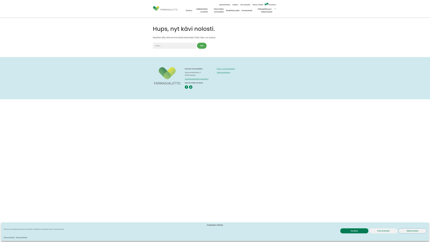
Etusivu (189, 10)
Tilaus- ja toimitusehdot (226, 69)
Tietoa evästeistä (9, 237)
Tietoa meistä (257, 5)
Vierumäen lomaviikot (219, 10)
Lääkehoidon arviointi (202, 10)
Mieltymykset (412, 231)
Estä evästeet (383, 231)
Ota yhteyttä (245, 5)
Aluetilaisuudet (232, 10)
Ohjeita (235, 5)
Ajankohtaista (224, 5)
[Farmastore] (165, 10)
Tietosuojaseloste (21, 237)
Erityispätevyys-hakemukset (265, 10)
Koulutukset (247, 10)
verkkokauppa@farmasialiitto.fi (197, 79)
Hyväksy (354, 231)
